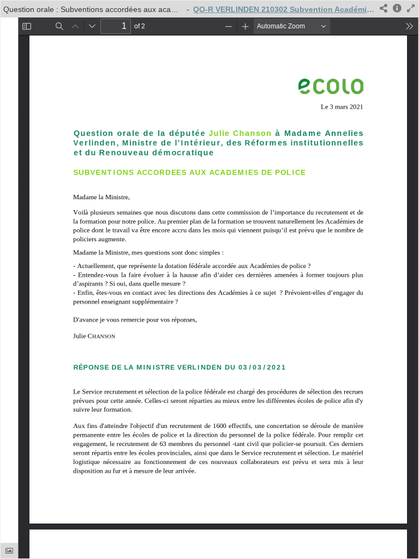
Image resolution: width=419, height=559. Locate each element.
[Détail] (397, 9)
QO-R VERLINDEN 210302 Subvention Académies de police (284, 9)
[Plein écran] (411, 9)
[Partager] (384, 9)
